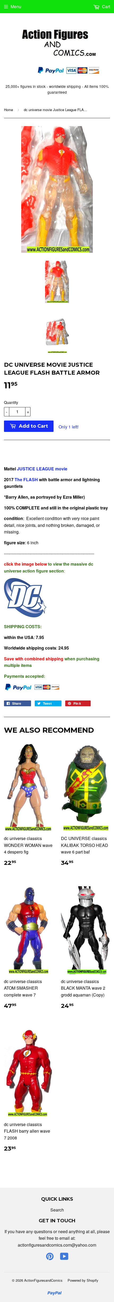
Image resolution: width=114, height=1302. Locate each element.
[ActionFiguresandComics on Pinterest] (50, 1258)
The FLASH (26, 479)
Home (8, 109)
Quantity (11, 402)
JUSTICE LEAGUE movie (42, 469)
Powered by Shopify (83, 1280)
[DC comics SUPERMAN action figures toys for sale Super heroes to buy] (14, 479)
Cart (105, 6)
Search (57, 1210)
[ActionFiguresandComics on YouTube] (64, 1258)
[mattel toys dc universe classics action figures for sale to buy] (25, 616)
